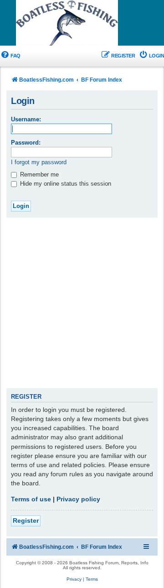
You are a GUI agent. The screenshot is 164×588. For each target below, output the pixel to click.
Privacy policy (78, 499)
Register (26, 520)
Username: (26, 119)
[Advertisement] (82, 304)
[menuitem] (10, 56)
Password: (26, 142)
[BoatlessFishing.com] (82, 23)
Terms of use (31, 499)
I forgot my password (39, 162)
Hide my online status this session (64, 183)
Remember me (38, 174)
